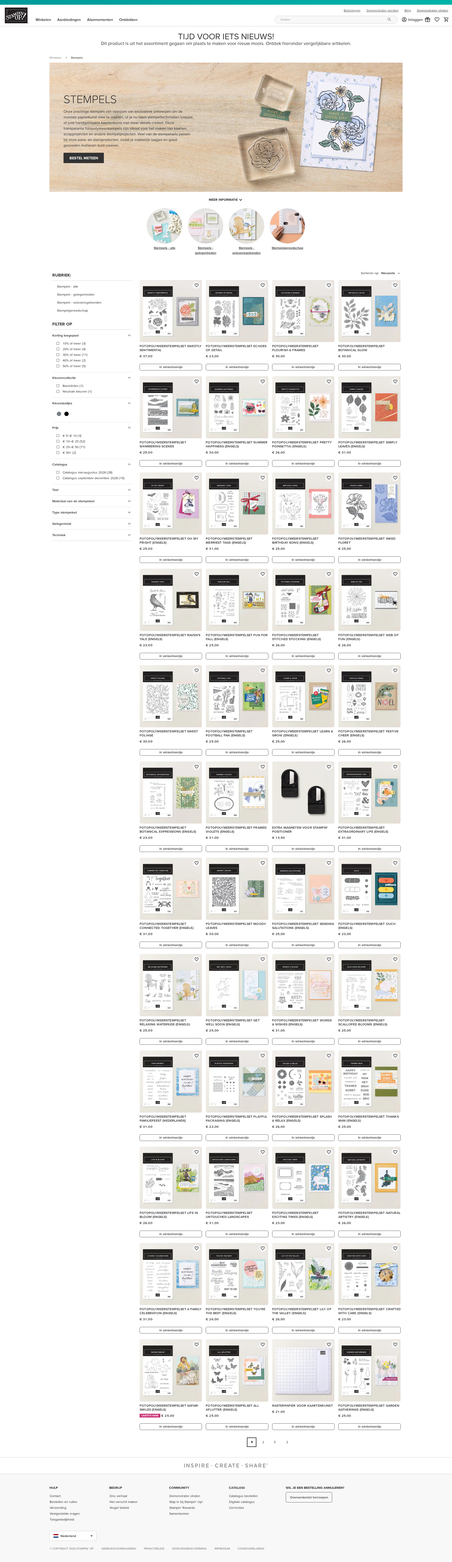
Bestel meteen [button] (83, 158)
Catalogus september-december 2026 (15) (94, 478)
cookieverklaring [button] (251, 1548)
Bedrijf (115, 1488)
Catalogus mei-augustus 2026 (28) (88, 472)
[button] (427, 19)
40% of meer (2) (74, 360)
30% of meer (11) (75, 355)
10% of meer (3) (74, 343)
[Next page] (287, 1442)
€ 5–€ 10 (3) (72, 436)
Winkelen (55, 57)
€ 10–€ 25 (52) (74, 441)
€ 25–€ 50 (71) (74, 447)
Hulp (53, 1488)
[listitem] (92, 287)
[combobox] (336, 20)
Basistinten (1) (73, 386)
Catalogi (237, 1488)
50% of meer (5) (74, 366)
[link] (437, 19)
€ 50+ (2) (69, 452)
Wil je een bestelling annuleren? (315, 1488)
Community (179, 1488)
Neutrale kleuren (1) (77, 391)
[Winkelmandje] (446, 19)
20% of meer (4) (74, 349)
